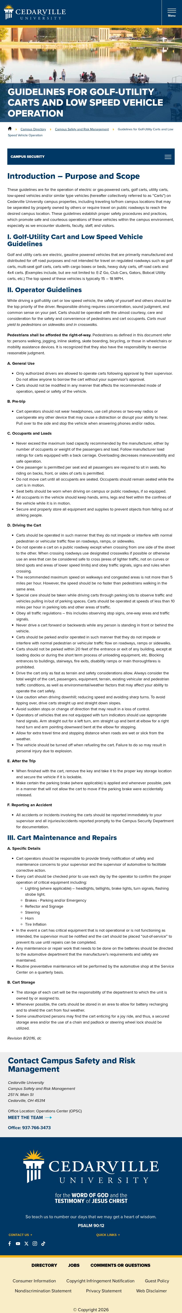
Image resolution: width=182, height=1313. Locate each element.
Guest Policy (157, 1280)
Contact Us (19, 1235)
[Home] (10, 129)
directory (44, 1265)
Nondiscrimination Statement (43, 1290)
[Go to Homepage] (35, 18)
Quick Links (106, 1235)
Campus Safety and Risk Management (82, 129)
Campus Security (28, 156)
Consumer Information (34, 1280)
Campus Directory (33, 129)
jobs (73, 1265)
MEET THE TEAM (25, 1117)
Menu (172, 15)
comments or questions (120, 1265)
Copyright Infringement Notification (100, 1280)
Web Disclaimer (151, 1290)
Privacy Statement (104, 1290)
